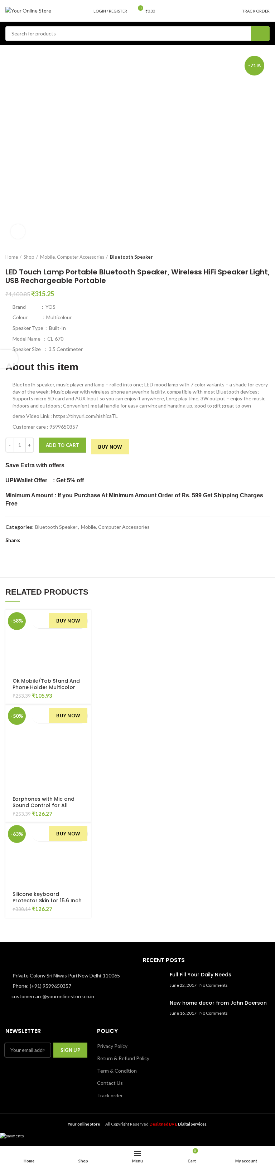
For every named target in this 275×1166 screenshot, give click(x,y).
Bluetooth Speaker (131, 257)
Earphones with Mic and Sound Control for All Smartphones (43, 805)
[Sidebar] (9, 359)
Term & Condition (117, 1071)
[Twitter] (36, 540)
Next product (266, 256)
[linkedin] (52, 540)
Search (260, 33)
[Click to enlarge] (18, 231)
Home (11, 257)
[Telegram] (60, 540)
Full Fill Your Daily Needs (200, 974)
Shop (29, 257)
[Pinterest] (44, 540)
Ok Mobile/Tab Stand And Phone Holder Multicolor (46, 684)
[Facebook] (27, 540)
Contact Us (110, 1083)
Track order (110, 1095)
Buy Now (110, 447)
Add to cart (62, 445)
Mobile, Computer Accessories (72, 257)
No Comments (213, 985)
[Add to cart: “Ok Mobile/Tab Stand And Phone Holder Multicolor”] (38, 620)
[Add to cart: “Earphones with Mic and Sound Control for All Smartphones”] (38, 715)
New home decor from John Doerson (218, 1002)
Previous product (251, 256)
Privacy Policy (112, 1046)
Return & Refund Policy (123, 1058)
